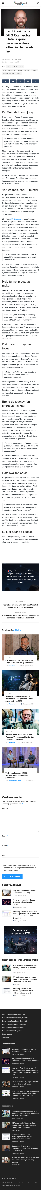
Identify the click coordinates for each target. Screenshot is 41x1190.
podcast (34, 70)
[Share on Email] (35, 81)
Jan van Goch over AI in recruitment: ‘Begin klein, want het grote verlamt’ (19, 661)
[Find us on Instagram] (10, 1179)
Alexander (12, 704)
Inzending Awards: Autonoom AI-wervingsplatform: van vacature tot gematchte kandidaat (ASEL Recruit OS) (26, 914)
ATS (8, 67)
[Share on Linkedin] (5, 81)
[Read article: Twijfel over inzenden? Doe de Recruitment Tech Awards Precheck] (6, 902)
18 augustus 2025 (7, 59)
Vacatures (5, 1037)
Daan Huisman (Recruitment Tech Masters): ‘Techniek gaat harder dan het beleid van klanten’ (19, 736)
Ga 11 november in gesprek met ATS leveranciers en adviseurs (25, 1083)
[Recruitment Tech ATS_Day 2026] (20, 940)
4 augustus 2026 (27, 742)
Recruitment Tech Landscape (13, 1027)
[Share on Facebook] (13, 81)
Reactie (5, 808)
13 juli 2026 (31, 780)
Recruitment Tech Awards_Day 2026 (15, 1018)
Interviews (9, 731)
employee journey (9, 70)
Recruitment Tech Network (19, 1183)
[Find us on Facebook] (4, 1179)
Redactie (12, 666)
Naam (5, 836)
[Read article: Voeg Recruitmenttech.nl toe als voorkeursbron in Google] (6, 893)
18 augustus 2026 (19, 996)
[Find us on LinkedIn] (2, 1179)
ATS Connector (18, 67)
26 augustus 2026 (18, 1098)
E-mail (5, 846)
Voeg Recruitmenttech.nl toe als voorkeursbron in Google (24, 891)
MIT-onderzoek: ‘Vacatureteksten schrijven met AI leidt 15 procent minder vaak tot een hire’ (25, 979)
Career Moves (7, 1034)
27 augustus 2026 (18, 1077)
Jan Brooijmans (23, 70)
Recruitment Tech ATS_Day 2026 (14, 1024)
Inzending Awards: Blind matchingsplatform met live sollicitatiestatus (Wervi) (23, 991)
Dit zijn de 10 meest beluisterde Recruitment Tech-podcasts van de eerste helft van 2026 (19, 698)
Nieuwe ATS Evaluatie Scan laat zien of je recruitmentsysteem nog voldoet (25, 1160)
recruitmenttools (9, 73)
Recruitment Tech (15, 780)
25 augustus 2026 (27, 666)
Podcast (19, 59)
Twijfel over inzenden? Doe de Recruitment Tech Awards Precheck (24, 902)
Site (3, 855)
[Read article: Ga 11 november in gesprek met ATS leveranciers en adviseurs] (6, 1084)
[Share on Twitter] (20, 81)
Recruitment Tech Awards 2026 (13, 1014)
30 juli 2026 (17, 984)
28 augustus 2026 (18, 1063)
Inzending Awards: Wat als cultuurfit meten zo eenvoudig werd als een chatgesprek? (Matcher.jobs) (25, 1093)
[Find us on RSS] (16, 1179)
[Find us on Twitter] (7, 1179)
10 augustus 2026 (28, 704)
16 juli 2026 (16, 1165)
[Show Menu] (3, 3)
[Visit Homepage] (20, 3)
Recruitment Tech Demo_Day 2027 (14, 1021)
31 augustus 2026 (18, 1054)
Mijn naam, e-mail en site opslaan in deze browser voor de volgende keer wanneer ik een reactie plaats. (20, 867)
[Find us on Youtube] (13, 1179)
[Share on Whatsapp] (27, 81)
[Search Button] (38, 3)
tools (18, 73)
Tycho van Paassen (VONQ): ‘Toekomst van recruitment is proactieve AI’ (16, 775)
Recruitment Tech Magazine (12, 1031)
